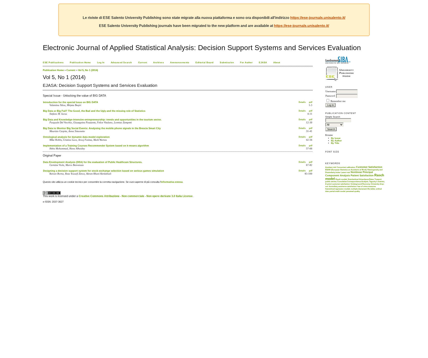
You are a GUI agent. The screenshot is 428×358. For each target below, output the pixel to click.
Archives (158, 62)
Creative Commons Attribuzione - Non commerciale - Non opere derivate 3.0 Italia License (136, 196)
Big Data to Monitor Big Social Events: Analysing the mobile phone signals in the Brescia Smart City (102, 128)
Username (330, 91)
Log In (101, 62)
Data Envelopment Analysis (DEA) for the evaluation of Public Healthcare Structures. (92, 162)
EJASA (263, 62)
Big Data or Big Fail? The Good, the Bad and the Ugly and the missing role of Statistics (94, 111)
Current (142, 62)
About (276, 62)
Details (302, 102)
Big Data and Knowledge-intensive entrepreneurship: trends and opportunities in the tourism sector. (102, 119)
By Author (336, 140)
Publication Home (80, 62)
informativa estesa (172, 182)
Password (330, 96)
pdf (310, 102)
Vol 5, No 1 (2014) (88, 70)
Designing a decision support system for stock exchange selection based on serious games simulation (103, 170)
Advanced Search (121, 62)
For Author (246, 62)
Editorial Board (204, 62)
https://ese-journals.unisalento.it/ (317, 18)
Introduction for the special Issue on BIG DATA (70, 102)
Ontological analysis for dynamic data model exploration (76, 137)
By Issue (336, 138)
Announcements (179, 62)
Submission (227, 62)
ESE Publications (53, 62)
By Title (335, 143)
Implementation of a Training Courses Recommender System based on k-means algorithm (96, 145)
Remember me (338, 101)
